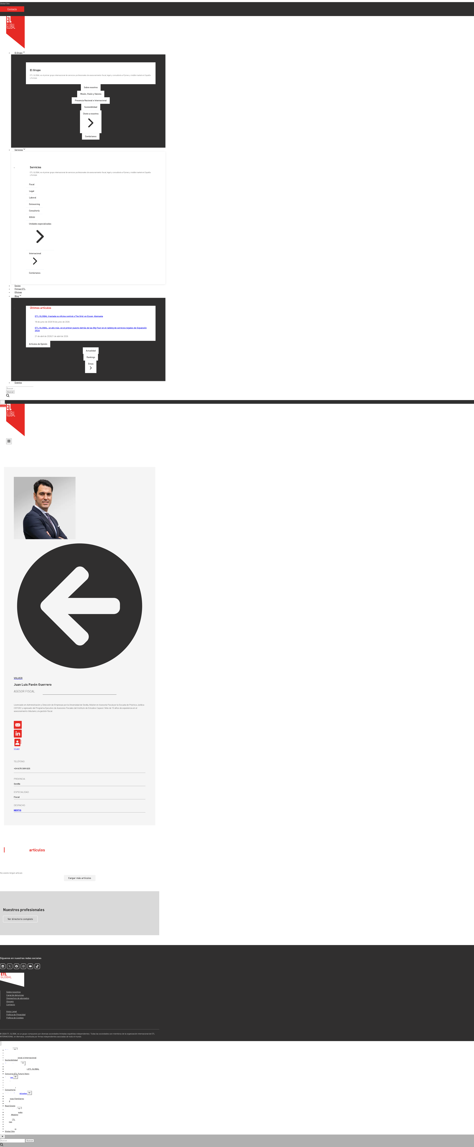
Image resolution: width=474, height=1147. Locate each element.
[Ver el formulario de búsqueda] (2, 402)
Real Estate (10, 1105)
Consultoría (10, 1089)
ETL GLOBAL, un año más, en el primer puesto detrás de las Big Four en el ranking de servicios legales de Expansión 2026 (91, 329)
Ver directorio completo (20, 918)
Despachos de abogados (17, 998)
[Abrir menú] (9, 441)
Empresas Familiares (14, 1098)
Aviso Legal (11, 1011)
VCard (16, 749)
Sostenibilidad (11, 1060)
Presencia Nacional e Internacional (20, 1057)
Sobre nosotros (13, 992)
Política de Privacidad (15, 1014)
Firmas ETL (20, 288)
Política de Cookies (15, 1018)
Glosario (10, 1001)
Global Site (5, 3)
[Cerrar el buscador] (2, 1137)
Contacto (12, 9)
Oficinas (18, 292)
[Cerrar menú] (0, 1043)
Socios (17, 285)
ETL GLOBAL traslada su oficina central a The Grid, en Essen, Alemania (69, 316)
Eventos (18, 382)
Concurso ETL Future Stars (17, 1073)
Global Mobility (11, 1114)
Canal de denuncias (15, 995)
